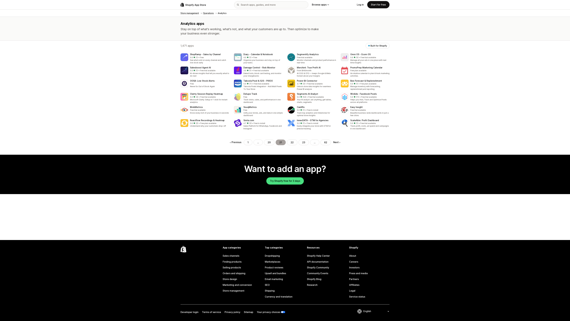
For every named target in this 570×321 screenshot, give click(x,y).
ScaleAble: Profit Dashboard (364, 120)
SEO (267, 284)
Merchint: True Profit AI (309, 67)
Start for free (378, 4)
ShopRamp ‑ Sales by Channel (205, 54)
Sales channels (231, 255)
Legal (352, 290)
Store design (230, 279)
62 (325, 142)
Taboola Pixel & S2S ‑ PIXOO (258, 81)
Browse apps (319, 4)
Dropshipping (272, 255)
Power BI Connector (307, 81)
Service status (357, 296)
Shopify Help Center (318, 255)
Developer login (189, 312)
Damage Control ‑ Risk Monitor (259, 67)
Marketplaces (272, 261)
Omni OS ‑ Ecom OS (360, 54)
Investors (354, 267)
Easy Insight (356, 107)
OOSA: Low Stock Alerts (202, 81)
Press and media (358, 273)
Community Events (317, 273)
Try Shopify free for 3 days (285, 180)
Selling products (232, 267)
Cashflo (301, 107)
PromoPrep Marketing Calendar (366, 67)
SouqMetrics (250, 107)
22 (292, 142)
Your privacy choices (268, 312)
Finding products (232, 261)
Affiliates (354, 284)
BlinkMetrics (196, 107)
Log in (360, 4)
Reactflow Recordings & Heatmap (207, 120)
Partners (354, 279)
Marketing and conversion (237, 284)
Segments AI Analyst (307, 94)
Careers (353, 261)
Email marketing (274, 279)
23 (303, 142)
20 (269, 142)
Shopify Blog (314, 279)
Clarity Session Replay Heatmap (206, 94)
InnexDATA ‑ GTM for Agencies (312, 120)
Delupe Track (250, 94)
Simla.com (248, 120)
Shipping (270, 290)
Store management (233, 290)
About (352, 255)
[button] (204, 58)
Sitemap (248, 312)
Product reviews (274, 267)
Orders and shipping (234, 273)
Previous (236, 142)
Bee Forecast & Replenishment (366, 81)
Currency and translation (278, 296)
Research (312, 284)
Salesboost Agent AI (200, 67)
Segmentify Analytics (308, 54)
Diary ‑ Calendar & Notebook (258, 54)
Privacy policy (232, 312)
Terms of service (211, 312)
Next (336, 142)
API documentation (317, 261)
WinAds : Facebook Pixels (363, 94)
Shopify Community (318, 267)
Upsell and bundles (275, 273)
